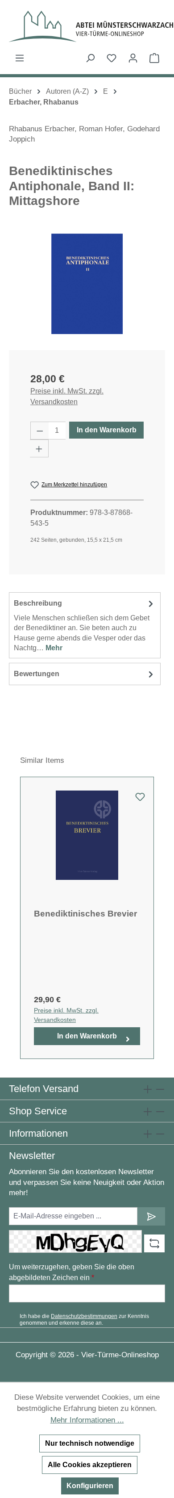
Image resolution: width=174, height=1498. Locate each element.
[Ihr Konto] (133, 58)
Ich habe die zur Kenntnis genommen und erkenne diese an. (84, 1319)
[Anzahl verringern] (39, 430)
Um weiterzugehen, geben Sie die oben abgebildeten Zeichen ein (71, 1272)
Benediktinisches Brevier (85, 913)
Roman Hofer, (102, 129)
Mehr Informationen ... (87, 1420)
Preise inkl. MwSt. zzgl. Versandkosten (67, 396)
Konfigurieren (89, 1486)
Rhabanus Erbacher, (43, 129)
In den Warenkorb (107, 430)
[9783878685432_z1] (87, 284)
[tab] (85, 625)
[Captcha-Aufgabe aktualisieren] (154, 1243)
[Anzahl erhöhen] (39, 448)
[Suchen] (90, 58)
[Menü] (19, 58)
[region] (87, 284)
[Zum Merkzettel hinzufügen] (140, 799)
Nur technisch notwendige (89, 1443)
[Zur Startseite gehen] (87, 26)
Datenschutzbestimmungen (84, 1316)
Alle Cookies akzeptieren (90, 1465)
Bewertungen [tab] (36, 674)
